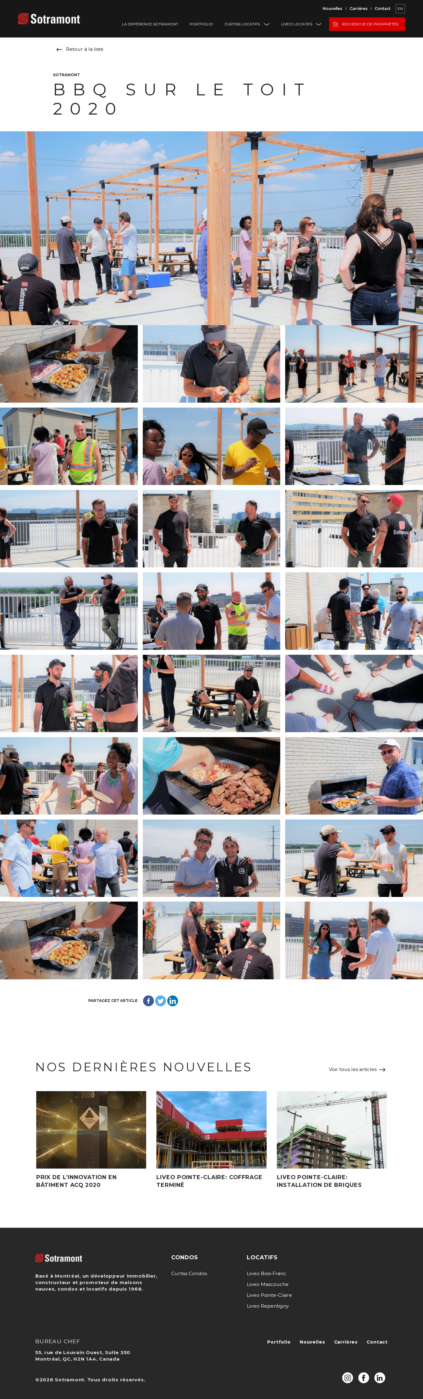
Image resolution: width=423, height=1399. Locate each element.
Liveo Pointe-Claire (269, 1295)
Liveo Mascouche (268, 1284)
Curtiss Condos (189, 1273)
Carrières (359, 8)
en (400, 8)
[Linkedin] (172, 1000)
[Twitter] (160, 1000)
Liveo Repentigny (268, 1306)
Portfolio (201, 24)
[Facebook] (148, 1000)
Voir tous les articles (353, 1069)
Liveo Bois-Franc (266, 1273)
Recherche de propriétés (370, 24)
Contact (382, 8)
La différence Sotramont (150, 24)
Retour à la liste (84, 49)
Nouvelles (332, 8)
